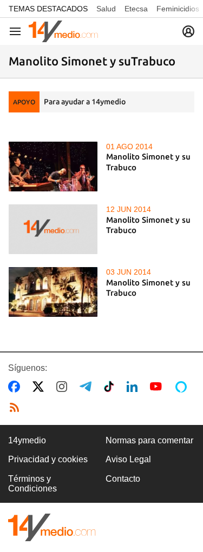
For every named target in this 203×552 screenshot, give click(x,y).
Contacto (123, 478)
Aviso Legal (128, 459)
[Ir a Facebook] (16, 386)
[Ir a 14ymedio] (63, 31)
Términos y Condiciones (32, 483)
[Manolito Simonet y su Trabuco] (53, 166)
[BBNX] (52, 527)
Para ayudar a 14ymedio (85, 101)
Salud (106, 8)
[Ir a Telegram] (88, 386)
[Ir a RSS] (16, 407)
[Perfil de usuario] (188, 31)
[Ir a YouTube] (158, 386)
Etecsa (136, 8)
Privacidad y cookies (48, 459)
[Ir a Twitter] (40, 386)
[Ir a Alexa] (183, 386)
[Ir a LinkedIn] (134, 386)
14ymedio (27, 440)
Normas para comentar (149, 440)
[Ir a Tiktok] (111, 386)
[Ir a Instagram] (63, 386)
